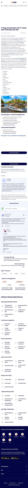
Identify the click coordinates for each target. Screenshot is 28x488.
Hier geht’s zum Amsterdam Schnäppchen (13, 135)
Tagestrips (21, 395)
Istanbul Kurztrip (7, 418)
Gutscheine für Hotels (22, 399)
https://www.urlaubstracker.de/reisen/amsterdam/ (15, 240)
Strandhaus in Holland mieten (9, 306)
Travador (18, 41)
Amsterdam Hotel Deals (8, 370)
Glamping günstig (7, 333)
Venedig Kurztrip (20, 418)
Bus (11, 273)
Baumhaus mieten (7, 324)
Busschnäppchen (22, 58)
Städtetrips (6, 5)
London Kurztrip (9, 422)
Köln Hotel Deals (9, 365)
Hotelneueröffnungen (22, 306)
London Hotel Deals (21, 366)
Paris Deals (8, 383)
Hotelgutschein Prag (22, 413)
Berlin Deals (21, 379)
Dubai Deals (8, 379)
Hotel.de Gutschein (7, 352)
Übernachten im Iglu (9, 310)
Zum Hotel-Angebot (14, 152)
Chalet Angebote (7, 329)
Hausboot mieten (20, 329)
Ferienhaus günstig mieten (22, 324)
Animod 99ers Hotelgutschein (9, 404)
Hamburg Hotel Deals (9, 361)
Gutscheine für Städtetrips (9, 399)
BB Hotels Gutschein (7, 343)
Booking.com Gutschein (21, 347)
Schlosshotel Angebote (21, 310)
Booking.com (12, 53)
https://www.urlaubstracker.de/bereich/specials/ (15, 246)
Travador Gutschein (14, 169)
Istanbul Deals (22, 383)
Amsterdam (16, 39)
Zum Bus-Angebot (14, 164)
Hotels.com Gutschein (21, 343)
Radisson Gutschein (7, 347)
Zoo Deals (7, 395)
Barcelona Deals (9, 387)
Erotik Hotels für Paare (9, 315)
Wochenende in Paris (9, 413)
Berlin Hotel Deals (21, 361)
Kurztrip (16, 273)
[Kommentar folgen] (23, 215)
